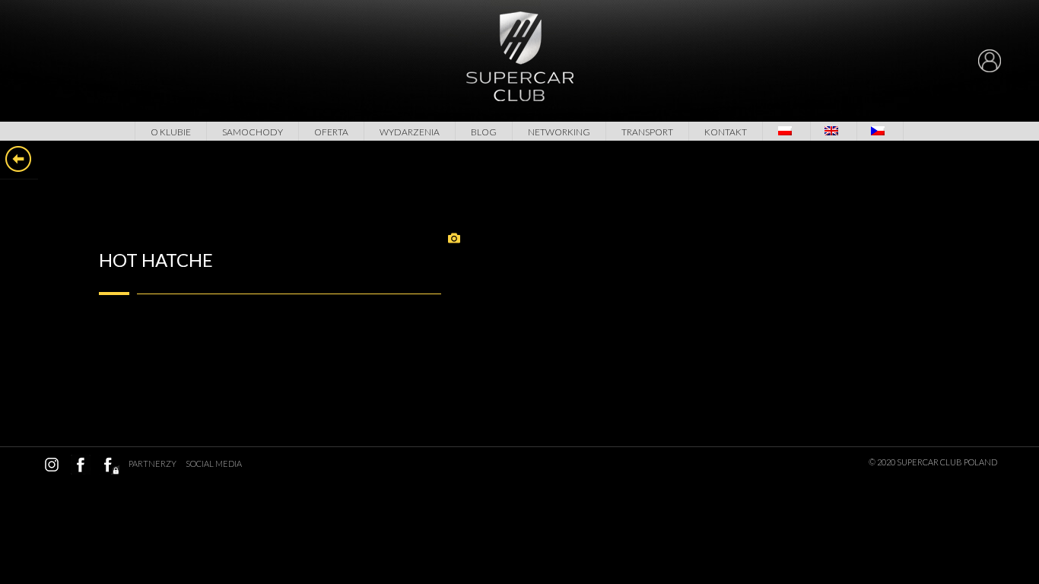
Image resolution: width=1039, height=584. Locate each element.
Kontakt (725, 132)
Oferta (331, 132)
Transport (647, 132)
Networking (559, 132)
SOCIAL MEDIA (214, 463)
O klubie (171, 132)
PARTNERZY (152, 463)
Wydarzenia (410, 132)
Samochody (252, 132)
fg (109, 464)
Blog (484, 132)
